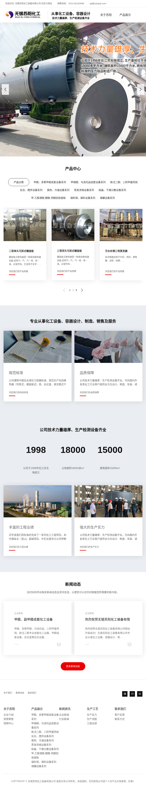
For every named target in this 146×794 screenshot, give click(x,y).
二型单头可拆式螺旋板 (21, 250)
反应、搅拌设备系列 (31, 190)
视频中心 (9, 723)
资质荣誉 (9, 719)
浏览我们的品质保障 (89, 392)
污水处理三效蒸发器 (116, 250)
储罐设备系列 (107, 197)
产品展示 (125, 14)
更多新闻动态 (73, 666)
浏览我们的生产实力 (89, 547)
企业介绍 (9, 714)
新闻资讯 (65, 708)
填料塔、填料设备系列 (82, 197)
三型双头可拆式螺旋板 (69, 250)
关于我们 (8, 693)
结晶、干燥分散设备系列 (112, 190)
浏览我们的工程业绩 (18, 547)
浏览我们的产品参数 (18, 271)
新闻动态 (20, 693)
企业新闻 (64, 714)
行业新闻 (64, 719)
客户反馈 (120, 714)
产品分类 (19, 182)
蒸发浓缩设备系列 (84, 190)
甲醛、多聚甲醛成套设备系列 (50, 182)
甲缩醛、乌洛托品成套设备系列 (88, 182)
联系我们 (32, 693)
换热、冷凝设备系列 (58, 190)
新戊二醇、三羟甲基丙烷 (124, 182)
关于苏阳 (106, 14)
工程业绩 (92, 723)
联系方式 (120, 719)
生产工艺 (92, 708)
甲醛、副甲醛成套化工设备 (33, 619)
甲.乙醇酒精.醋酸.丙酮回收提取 (48, 197)
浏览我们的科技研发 (18, 392)
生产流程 (92, 719)
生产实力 (92, 714)
